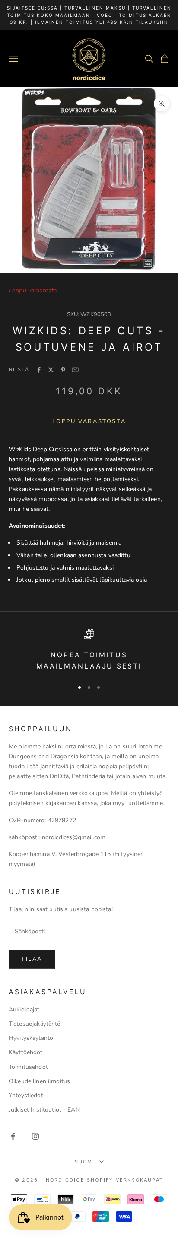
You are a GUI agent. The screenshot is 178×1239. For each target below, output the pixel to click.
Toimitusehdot (28, 1067)
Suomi (85, 1162)
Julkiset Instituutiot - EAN (44, 1110)
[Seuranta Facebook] (13, 1136)
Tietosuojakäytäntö (35, 1024)
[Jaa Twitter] (51, 369)
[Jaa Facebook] (38, 369)
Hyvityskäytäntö (31, 1038)
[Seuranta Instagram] (35, 1136)
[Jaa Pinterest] (63, 369)
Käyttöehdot (26, 1052)
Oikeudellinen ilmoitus (39, 1081)
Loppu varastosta (89, 421)
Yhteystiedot (26, 1095)
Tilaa (31, 959)
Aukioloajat (24, 1009)
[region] (89, 650)
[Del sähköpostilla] (75, 369)
